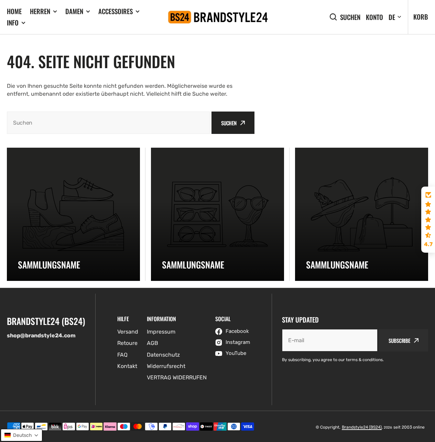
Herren (40, 11)
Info (13, 22)
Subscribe (399, 340)
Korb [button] (420, 16)
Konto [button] (374, 17)
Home (14, 11)
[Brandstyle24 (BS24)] (218, 17)
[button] (428, 220)
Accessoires (115, 11)
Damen (74, 11)
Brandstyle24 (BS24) (362, 427)
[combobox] (108, 123)
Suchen (350, 17)
